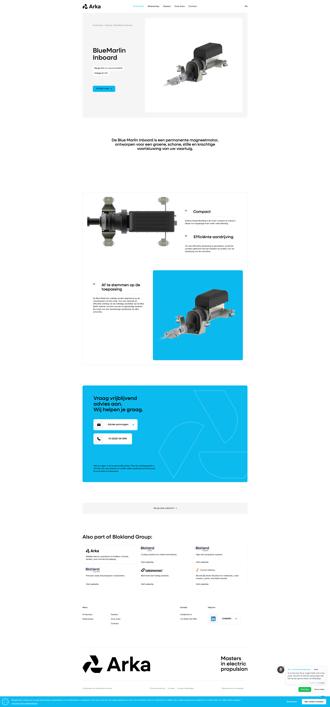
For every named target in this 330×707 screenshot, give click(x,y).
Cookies (171, 688)
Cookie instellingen (185, 688)
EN (246, 6)
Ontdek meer (102, 89)
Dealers (167, 6)
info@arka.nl (186, 615)
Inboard (109, 25)
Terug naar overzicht (163, 508)
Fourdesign (239, 688)
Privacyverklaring (157, 688)
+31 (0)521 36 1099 (188, 619)
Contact (192, 6)
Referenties (153, 6)
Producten (98, 25)
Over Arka (180, 6)
